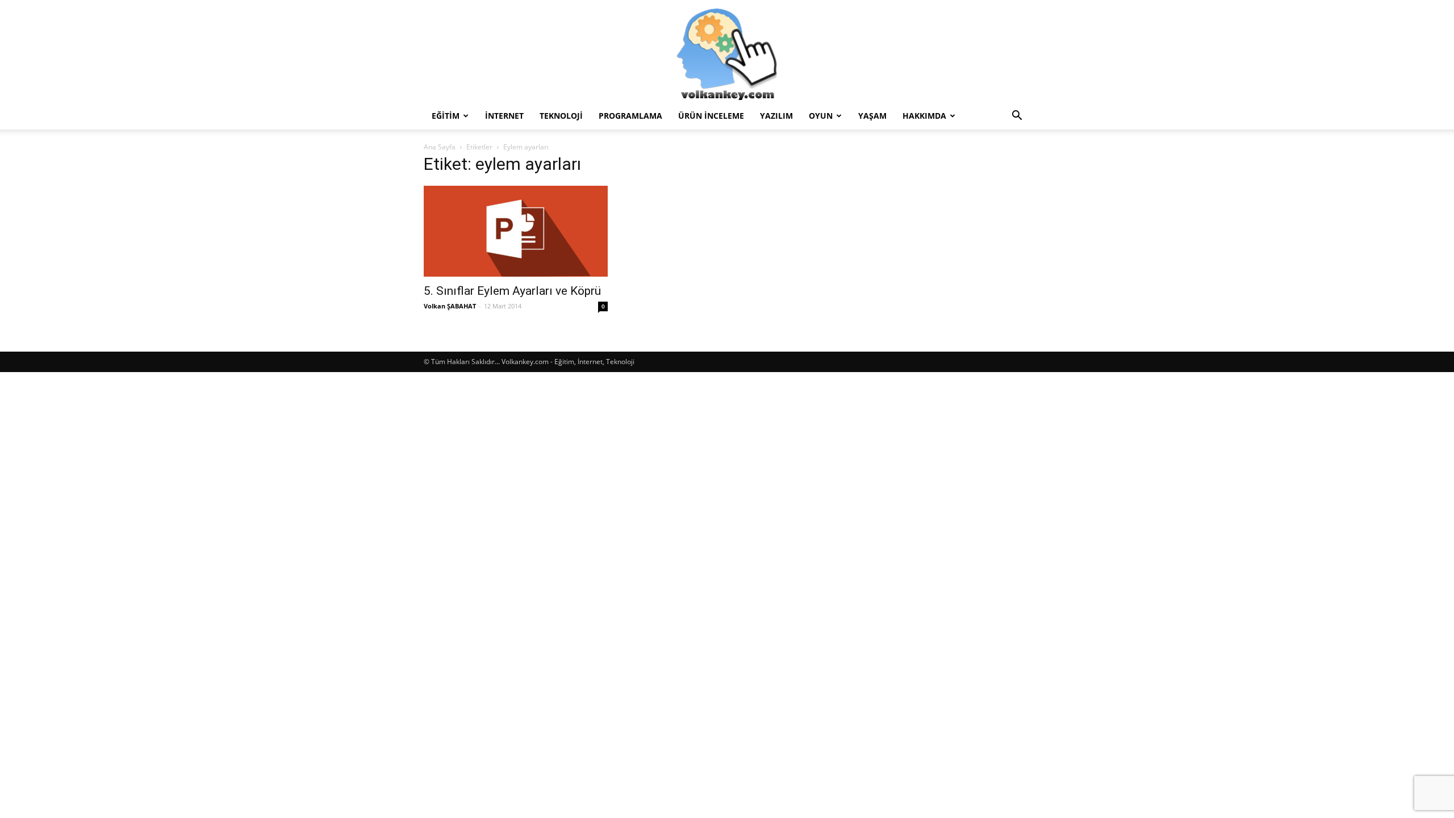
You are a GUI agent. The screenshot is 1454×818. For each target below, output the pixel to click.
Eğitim (445, 115)
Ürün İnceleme (711, 115)
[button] (1016, 116)
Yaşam (872, 115)
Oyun (821, 115)
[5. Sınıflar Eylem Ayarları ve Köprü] (516, 231)
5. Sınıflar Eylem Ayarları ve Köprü (512, 291)
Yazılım (776, 115)
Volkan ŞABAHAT (450, 306)
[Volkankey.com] (727, 51)
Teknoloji (561, 115)
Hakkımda (924, 115)
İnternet (504, 115)
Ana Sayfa (440, 147)
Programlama (630, 115)
